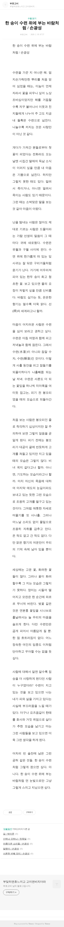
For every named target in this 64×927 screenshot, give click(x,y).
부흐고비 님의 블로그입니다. (17, 886)
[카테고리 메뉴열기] (58, 5)
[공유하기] (15, 812)
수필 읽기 (32, 18)
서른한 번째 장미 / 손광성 (16, 853)
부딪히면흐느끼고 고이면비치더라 (24, 881)
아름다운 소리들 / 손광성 (16, 843)
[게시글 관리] (19, 812)
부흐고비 (14, 3)
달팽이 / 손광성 (11, 849)
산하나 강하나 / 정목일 (15, 839)
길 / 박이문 (8, 834)
